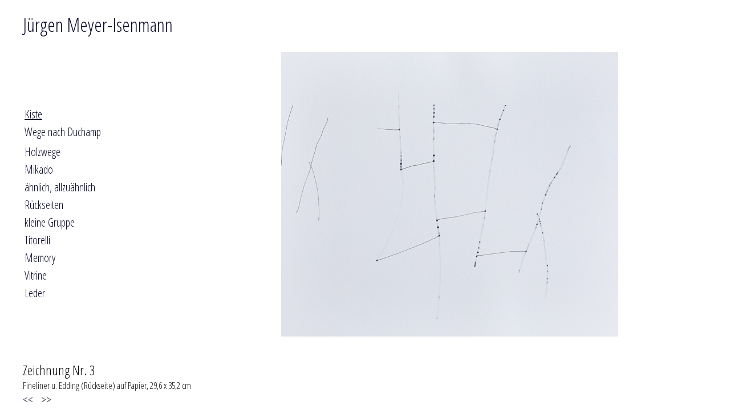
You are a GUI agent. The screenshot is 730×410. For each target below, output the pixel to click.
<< (30, 399)
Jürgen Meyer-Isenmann (98, 24)
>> (44, 399)
